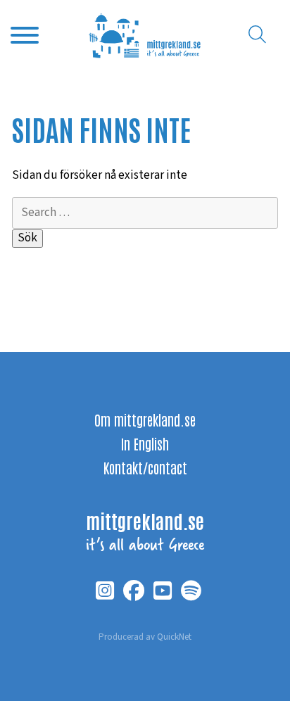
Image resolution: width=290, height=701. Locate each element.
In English (145, 443)
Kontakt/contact (145, 467)
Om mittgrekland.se (145, 419)
